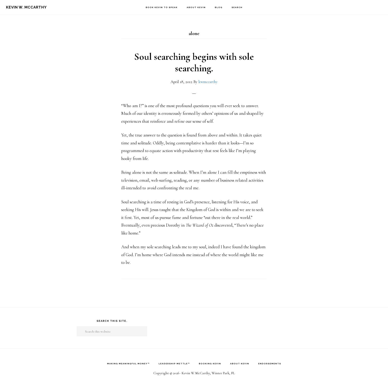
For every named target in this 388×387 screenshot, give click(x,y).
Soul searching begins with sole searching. (194, 62)
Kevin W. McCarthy (26, 7)
